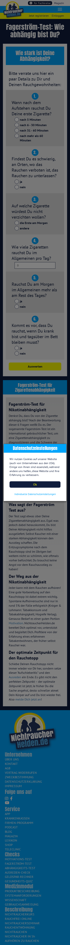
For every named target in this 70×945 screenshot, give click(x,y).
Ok (35, 484)
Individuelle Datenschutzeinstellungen (35, 494)
